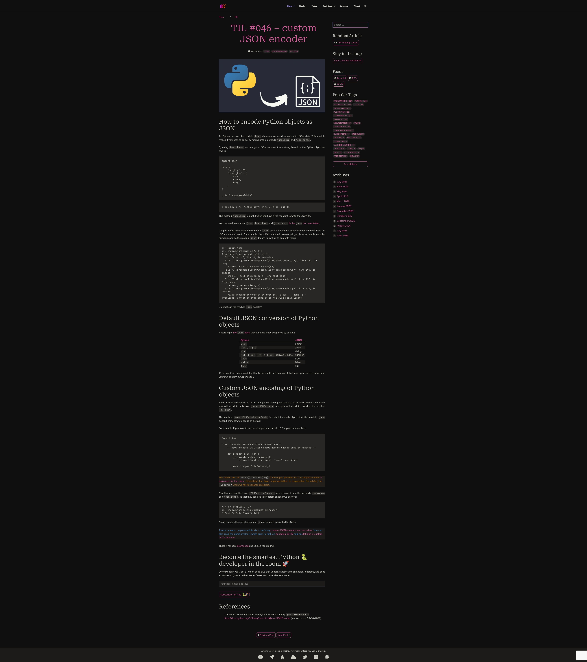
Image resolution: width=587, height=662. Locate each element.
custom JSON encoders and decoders (291, 530)
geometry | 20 (340, 119)
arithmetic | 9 (340, 156)
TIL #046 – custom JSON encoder (274, 34)
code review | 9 (351, 152)
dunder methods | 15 (343, 130)
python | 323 (361, 101)
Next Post (283, 635)
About (357, 6)
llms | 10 (351, 149)
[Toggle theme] (365, 6)
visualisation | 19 (342, 123)
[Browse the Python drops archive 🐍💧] (282, 657)
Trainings (327, 6)
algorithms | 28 (341, 112)
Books (302, 6)
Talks (314, 6)
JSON (339, 84)
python (294, 51)
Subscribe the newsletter (347, 60)
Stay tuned (243, 546)
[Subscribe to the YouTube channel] (260, 657)
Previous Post (266, 635)
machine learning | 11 (344, 145)
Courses (344, 6)
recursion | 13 (354, 138)
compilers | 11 (340, 141)
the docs (241, 332)
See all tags (350, 164)
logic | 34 (358, 105)
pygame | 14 (339, 138)
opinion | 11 (339, 149)
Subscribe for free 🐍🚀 (234, 594)
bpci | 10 (337, 152)
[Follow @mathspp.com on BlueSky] (293, 657)
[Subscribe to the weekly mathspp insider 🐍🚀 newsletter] (272, 657)
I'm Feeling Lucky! (347, 42)
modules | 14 (358, 134)
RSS (354, 78)
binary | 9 (354, 156)
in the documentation (304, 223)
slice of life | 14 (341, 134)
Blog (289, 6)
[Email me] (327, 657)
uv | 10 (361, 149)
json (266, 51)
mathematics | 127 (342, 105)
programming (279, 51)
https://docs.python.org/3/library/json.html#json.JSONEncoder (257, 618)
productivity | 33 (342, 108)
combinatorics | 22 (343, 116)
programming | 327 (343, 101)
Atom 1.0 (341, 78)
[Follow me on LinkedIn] (316, 657)
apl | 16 (357, 123)
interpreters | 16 (342, 127)
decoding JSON (284, 534)
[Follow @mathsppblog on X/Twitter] (305, 657)
